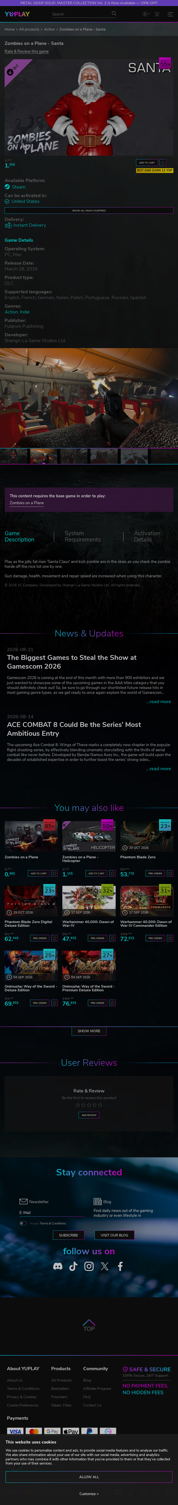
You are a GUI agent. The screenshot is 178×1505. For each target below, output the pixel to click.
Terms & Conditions (53, 1223)
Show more (89, 1031)
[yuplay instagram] (89, 1266)
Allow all (89, 1477)
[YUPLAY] (17, 14)
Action (49, 29)
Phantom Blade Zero (138, 857)
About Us (15, 1380)
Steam (18, 187)
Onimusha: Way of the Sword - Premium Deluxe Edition (88, 988)
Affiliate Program (97, 1388)
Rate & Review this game (27, 51)
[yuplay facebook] (120, 1266)
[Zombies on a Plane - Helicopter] (88, 836)
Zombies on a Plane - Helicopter (80, 859)
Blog (87, 1380)
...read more (158, 702)
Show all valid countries (89, 210)
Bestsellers (60, 1388)
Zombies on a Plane (27, 503)
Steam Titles (61, 1405)
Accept (48, 1223)
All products (29, 29)
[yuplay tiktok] (73, 1266)
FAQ (87, 1397)
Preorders (59, 1397)
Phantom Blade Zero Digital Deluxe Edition (28, 923)
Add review (89, 1115)
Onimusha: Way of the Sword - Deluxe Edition (31, 988)
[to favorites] (163, 162)
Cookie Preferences (23, 1405)
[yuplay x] (104, 1266)
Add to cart (147, 162)
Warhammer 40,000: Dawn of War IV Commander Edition (146, 923)
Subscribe (68, 1235)
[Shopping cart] (157, 14)
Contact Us (92, 1405)
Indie (25, 312)
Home (10, 29)
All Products (61, 1380)
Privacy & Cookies (22, 1397)
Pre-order (155, 873)
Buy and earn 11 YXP (154, 170)
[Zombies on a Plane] (31, 836)
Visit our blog (114, 1235)
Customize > (89, 1494)
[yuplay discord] (57, 1266)
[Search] (114, 13)
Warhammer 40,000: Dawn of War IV (88, 923)
